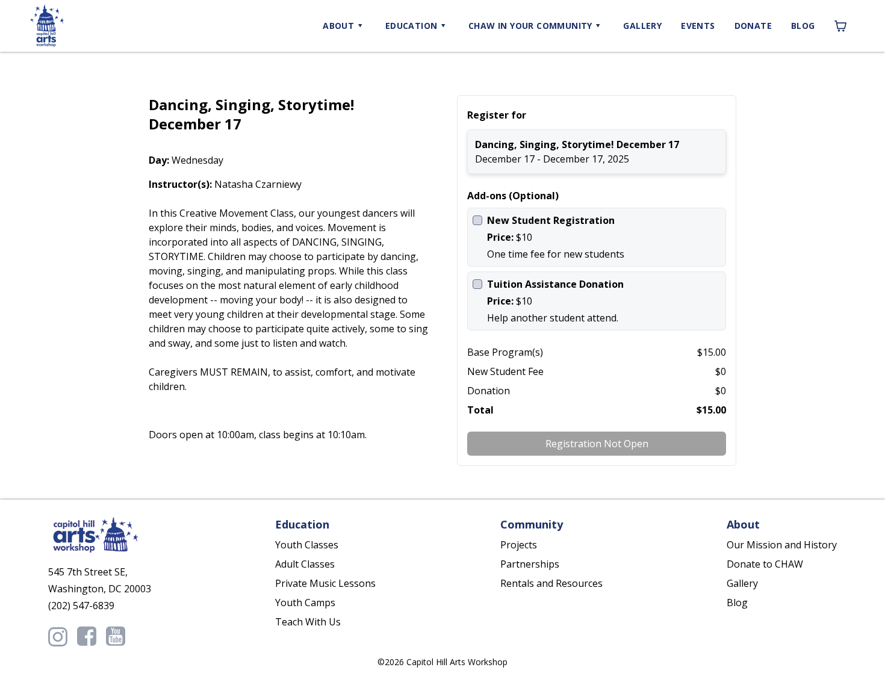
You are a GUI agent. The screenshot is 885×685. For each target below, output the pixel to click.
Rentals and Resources (551, 583)
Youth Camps (305, 602)
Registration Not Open (596, 443)
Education (411, 25)
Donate (753, 25)
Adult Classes (305, 564)
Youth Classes (306, 544)
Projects (518, 544)
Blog (803, 25)
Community (530, 25)
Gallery (642, 25)
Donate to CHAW (765, 564)
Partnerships (529, 564)
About (338, 25)
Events (698, 25)
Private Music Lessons (325, 583)
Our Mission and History (782, 544)
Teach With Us (308, 621)
